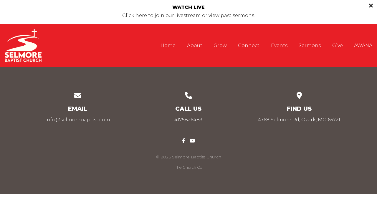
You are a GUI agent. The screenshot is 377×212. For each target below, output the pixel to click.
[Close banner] (371, 6)
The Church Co (188, 167)
